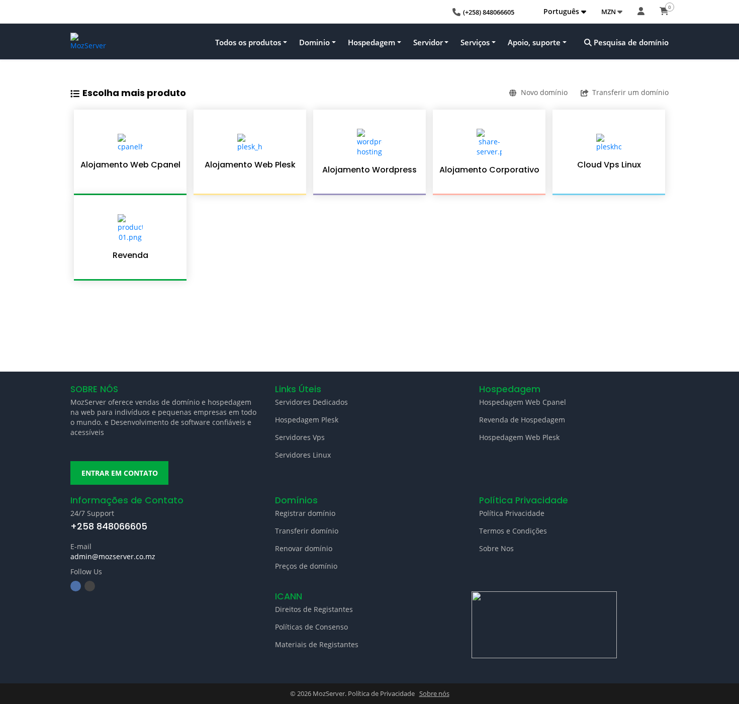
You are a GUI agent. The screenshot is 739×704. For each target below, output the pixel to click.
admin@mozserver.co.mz (112, 556)
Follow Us (86, 571)
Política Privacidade (511, 513)
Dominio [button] (314, 42)
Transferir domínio (306, 531)
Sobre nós (434, 693)
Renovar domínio (303, 548)
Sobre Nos (496, 548)
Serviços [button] (475, 42)
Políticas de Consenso (311, 627)
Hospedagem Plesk (306, 419)
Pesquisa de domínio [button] (630, 42)
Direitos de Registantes (314, 609)
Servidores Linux (303, 455)
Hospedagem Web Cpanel (522, 402)
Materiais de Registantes (316, 644)
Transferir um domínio (630, 92)
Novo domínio (544, 92)
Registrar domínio (305, 513)
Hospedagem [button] (371, 42)
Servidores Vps (300, 437)
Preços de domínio (306, 566)
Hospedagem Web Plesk (519, 437)
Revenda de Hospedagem (522, 419)
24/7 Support (92, 513)
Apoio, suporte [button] (534, 42)
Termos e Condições (513, 531)
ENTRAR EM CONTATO (119, 473)
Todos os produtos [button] (248, 42)
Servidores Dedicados (311, 402)
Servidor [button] (428, 42)
